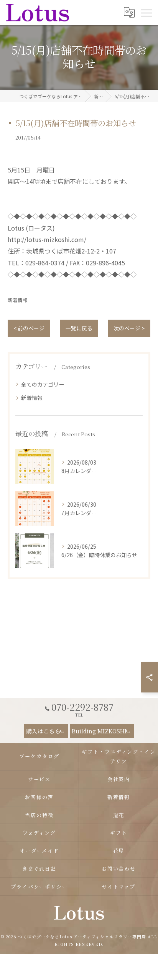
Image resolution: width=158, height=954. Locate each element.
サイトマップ (119, 886)
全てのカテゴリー (42, 384)
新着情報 (18, 300)
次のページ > (129, 328)
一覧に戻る (79, 328)
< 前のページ (28, 328)
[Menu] (146, 12)
